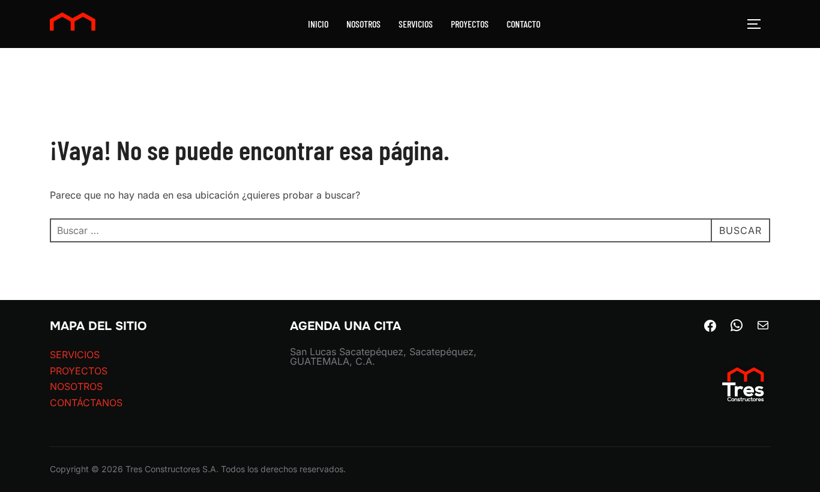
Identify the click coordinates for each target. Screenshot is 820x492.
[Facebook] (710, 329)
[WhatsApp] (736, 329)
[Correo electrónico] (763, 329)
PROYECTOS (470, 23)
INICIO (318, 23)
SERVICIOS (416, 23)
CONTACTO (523, 23)
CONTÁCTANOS (86, 403)
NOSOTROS (363, 23)
